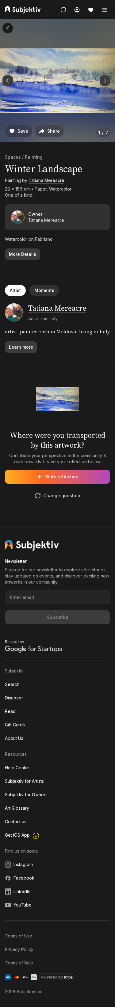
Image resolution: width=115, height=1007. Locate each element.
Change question (61, 495)
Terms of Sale (19, 962)
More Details (22, 254)
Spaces (13, 157)
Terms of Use (18, 935)
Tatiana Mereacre (46, 180)
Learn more (21, 347)
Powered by (52, 977)
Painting (34, 157)
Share (53, 131)
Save (22, 131)
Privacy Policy (19, 949)
